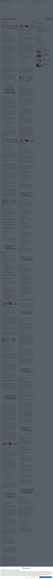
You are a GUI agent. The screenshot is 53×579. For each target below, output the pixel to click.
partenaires (6, 571)
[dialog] (26, 573)
